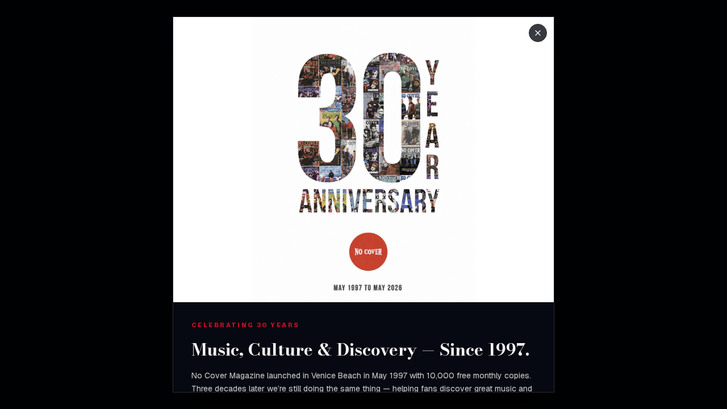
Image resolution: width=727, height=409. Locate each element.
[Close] (538, 33)
